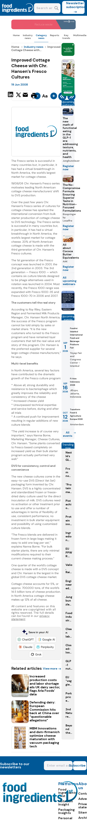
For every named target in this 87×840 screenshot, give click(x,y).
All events (67, 434)
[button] (25, 639)
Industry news (28, 37)
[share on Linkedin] (11, 95)
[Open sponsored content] (43, 28)
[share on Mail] (26, 95)
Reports (54, 35)
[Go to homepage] (40, 802)
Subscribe (79, 765)
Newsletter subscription (75, 5)
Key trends (66, 37)
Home (16, 35)
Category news (41, 37)
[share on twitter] (18, 95)
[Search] (56, 8)
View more (50, 668)
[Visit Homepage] (18, 15)
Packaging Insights (66, 811)
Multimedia (79, 35)
